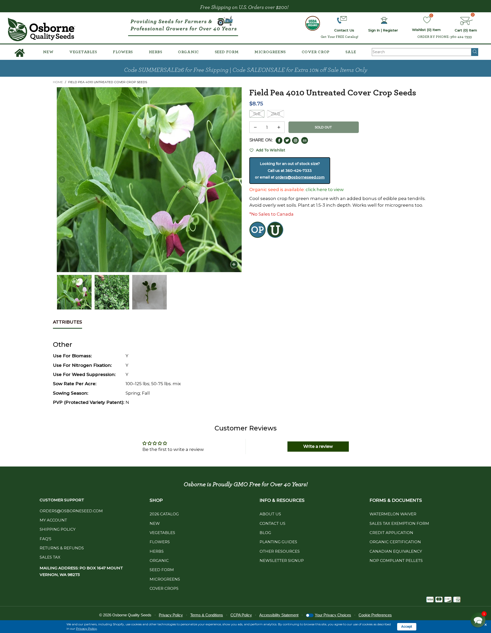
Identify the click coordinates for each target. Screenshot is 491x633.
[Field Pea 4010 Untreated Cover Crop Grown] (149, 292)
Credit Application (391, 532)
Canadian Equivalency (396, 551)
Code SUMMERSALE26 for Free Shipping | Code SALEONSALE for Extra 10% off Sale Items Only (245, 70)
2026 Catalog (164, 514)
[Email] (304, 140)
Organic (188, 52)
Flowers (123, 52)
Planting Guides (278, 541)
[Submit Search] (474, 52)
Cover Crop (316, 52)
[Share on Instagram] (295, 140)
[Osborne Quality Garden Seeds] (41, 29)
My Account (53, 520)
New (48, 52)
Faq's (45, 538)
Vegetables (83, 52)
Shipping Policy (57, 529)
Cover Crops (164, 588)
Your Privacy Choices (333, 615)
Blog (265, 532)
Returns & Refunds (62, 548)
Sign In (374, 30)
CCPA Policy (241, 615)
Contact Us (272, 523)
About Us (270, 514)
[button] (62, 179)
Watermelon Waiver (393, 514)
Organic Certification (395, 541)
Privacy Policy (86, 628)
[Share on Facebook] (279, 140)
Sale (350, 52)
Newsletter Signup (282, 560)
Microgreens (270, 52)
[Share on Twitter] (287, 140)
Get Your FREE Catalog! (339, 37)
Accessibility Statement (278, 615)
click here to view (325, 189)
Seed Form (227, 52)
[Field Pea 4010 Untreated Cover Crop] (149, 179)
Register (390, 30)
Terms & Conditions (206, 615)
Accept (406, 626)
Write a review (318, 446)
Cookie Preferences (375, 615)
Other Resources (280, 551)
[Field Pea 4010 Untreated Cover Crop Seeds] (111, 292)
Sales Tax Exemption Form (399, 523)
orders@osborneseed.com (300, 177)
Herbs (155, 52)
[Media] (234, 264)
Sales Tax (50, 557)
